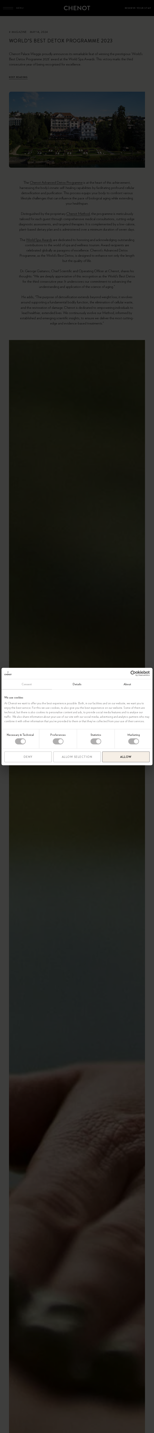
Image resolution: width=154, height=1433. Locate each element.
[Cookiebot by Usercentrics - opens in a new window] (133, 673)
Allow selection (77, 757)
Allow (126, 757)
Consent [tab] (27, 684)
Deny (28, 757)
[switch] (58, 741)
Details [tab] (77, 684)
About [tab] (127, 684)
